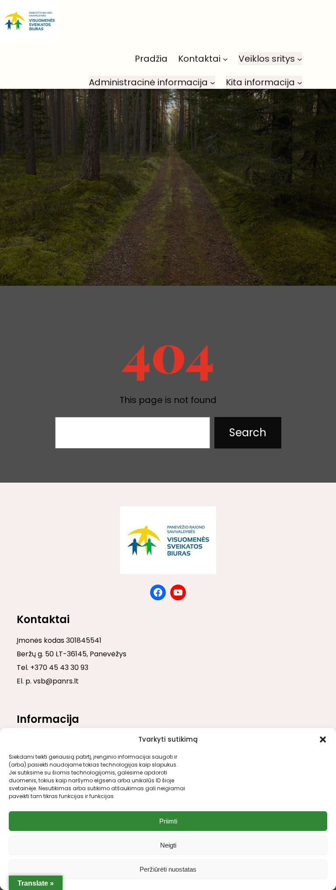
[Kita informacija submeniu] (299, 82)
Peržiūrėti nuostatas (168, 869)
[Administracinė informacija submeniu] (212, 82)
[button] (322, 739)
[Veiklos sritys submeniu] (299, 58)
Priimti (168, 821)
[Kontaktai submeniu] (225, 58)
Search (247, 432)
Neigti (168, 845)
